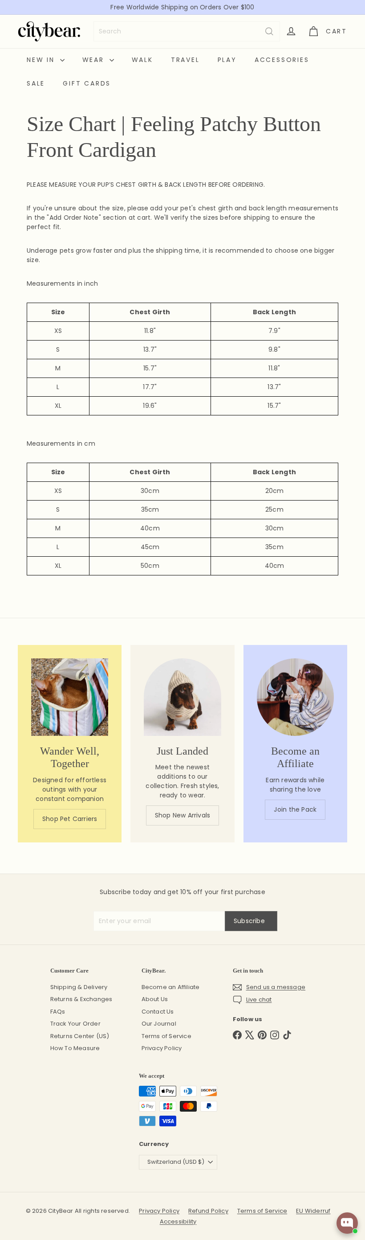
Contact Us (158, 1011)
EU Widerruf (313, 1211)
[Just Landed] (182, 696)
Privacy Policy (162, 1048)
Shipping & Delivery (79, 987)
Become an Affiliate (171, 987)
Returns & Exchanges (81, 999)
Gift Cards (87, 83)
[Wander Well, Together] (69, 696)
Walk (142, 59)
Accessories (282, 59)
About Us (155, 999)
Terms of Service (166, 1036)
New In (42, 59)
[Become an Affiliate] (295, 696)
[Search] (269, 31)
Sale (36, 83)
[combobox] (186, 31)
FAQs (57, 1011)
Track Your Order (75, 1023)
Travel (185, 59)
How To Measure (75, 1048)
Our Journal (159, 1023)
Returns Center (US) (80, 1036)
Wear (94, 59)
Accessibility (178, 1221)
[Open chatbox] (347, 1223)
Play (227, 59)
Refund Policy (208, 1211)
